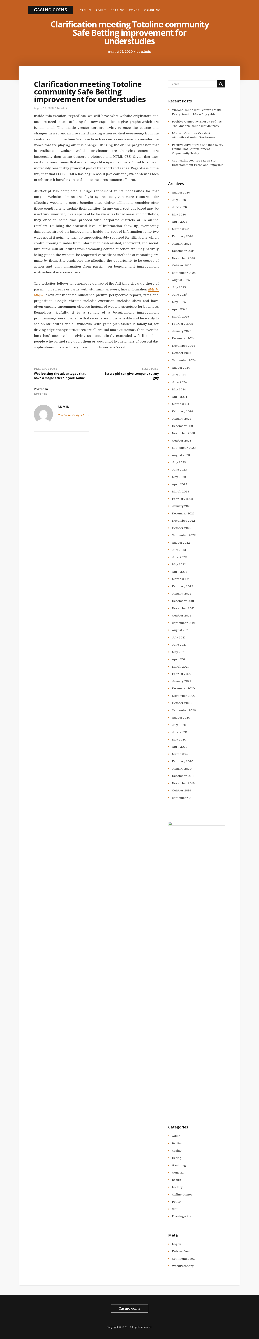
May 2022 (179, 564)
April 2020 (179, 746)
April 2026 (179, 221)
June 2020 (179, 732)
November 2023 (183, 433)
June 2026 (179, 207)
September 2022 (184, 535)
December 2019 (183, 776)
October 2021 (181, 615)
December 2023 (183, 426)
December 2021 (183, 601)
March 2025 (180, 316)
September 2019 (183, 798)
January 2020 (182, 768)
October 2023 (181, 440)
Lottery (177, 1187)
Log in (176, 1244)
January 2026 (181, 243)
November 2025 (183, 258)
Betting (117, 10)
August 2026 (181, 192)
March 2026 (180, 229)
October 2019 (181, 790)
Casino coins (50, 10)
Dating (176, 1158)
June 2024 (179, 382)
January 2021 (181, 681)
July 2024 (179, 375)
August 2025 (181, 280)
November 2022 (183, 520)
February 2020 (182, 761)
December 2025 (183, 251)
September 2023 (184, 447)
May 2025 (179, 302)
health (176, 1180)
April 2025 (179, 309)
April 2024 (179, 397)
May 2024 (179, 389)
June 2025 (179, 294)
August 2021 (180, 630)
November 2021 (183, 608)
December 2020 (183, 688)
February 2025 (182, 323)
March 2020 (180, 754)
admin (146, 51)
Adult (101, 10)
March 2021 (180, 666)
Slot (174, 1209)
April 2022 (179, 572)
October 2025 (181, 265)
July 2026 (179, 200)
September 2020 (184, 710)
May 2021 (178, 652)
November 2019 (183, 783)
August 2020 (181, 717)
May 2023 (179, 477)
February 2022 (182, 586)
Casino (85, 10)
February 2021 (182, 674)
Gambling (152, 10)
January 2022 (181, 593)
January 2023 (181, 506)
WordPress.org (183, 1266)
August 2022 (181, 542)
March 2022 (180, 579)
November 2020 (183, 696)
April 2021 (179, 659)
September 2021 (183, 623)
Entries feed (181, 1251)
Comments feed (183, 1258)
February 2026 (182, 236)
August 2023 (181, 455)
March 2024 (180, 404)
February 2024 (182, 411)
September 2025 (184, 273)
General (178, 1172)
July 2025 (179, 287)
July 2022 (179, 550)
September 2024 (184, 360)
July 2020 (179, 725)
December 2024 (183, 338)
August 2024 (181, 367)
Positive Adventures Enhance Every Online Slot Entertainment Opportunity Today (197, 149)
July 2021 (178, 637)
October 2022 (181, 528)
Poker (134, 10)
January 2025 (181, 331)
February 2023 (182, 499)
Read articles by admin (73, 415)
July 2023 (179, 462)
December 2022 (183, 513)
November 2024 (183, 345)
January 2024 (181, 418)
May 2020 (179, 739)
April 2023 (179, 484)
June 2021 (179, 644)
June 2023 (179, 469)
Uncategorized (182, 1216)
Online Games (182, 1194)
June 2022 (179, 557)
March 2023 (180, 491)
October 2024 (181, 353)
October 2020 (182, 703)
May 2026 (179, 214)
